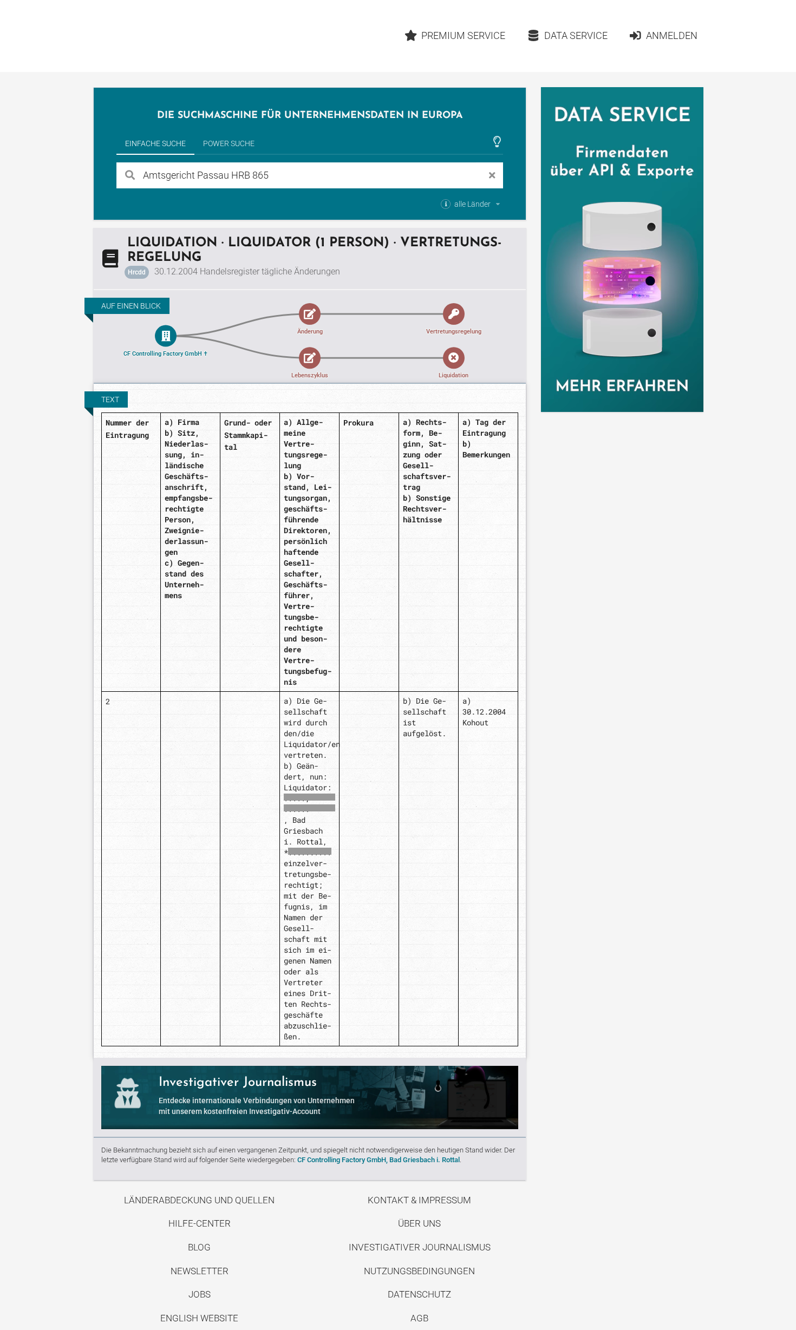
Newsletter (200, 1271)
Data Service (576, 35)
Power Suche (229, 143)
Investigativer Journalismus (420, 1247)
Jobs (199, 1294)
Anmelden (671, 35)
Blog (199, 1247)
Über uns (419, 1223)
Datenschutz (419, 1294)
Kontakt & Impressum (419, 1200)
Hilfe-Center (199, 1223)
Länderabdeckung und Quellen (199, 1200)
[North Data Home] (156, 36)
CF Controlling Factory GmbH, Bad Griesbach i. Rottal (378, 1160)
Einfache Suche (155, 143)
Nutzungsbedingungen (419, 1271)
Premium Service (463, 35)
